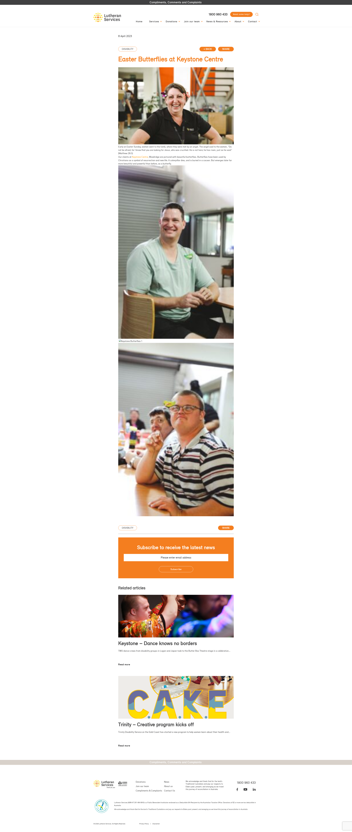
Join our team (192, 21)
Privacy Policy (144, 824)
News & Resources (217, 21)
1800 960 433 (218, 14)
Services (154, 21)
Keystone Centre (140, 156)
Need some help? (241, 14)
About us (168, 786)
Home (139, 21)
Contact (252, 21)
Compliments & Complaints (149, 790)
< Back (208, 48)
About (238, 21)
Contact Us (169, 790)
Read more (124, 664)
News (166, 781)
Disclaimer (156, 824)
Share (226, 48)
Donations (171, 21)
